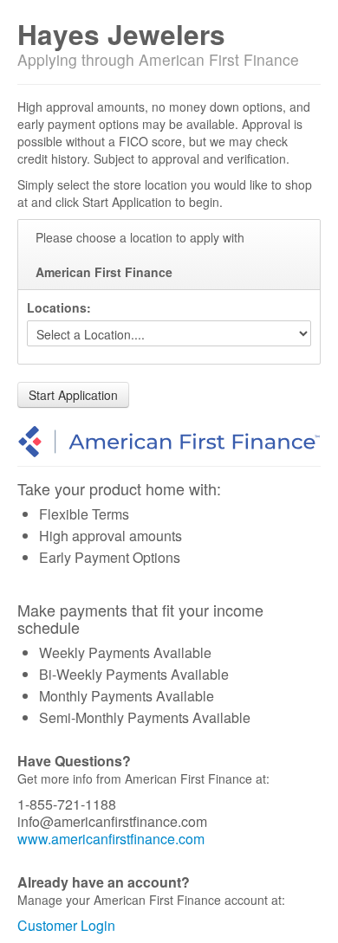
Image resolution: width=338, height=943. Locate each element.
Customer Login (66, 925)
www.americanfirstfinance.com (111, 839)
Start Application (73, 395)
